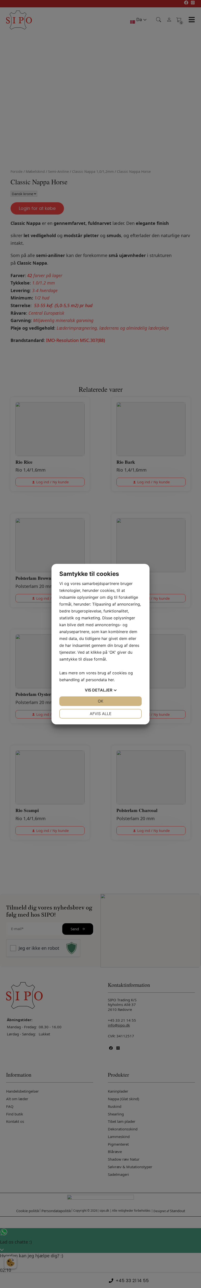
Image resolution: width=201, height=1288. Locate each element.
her (111, 679)
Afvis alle (101, 713)
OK (100, 701)
